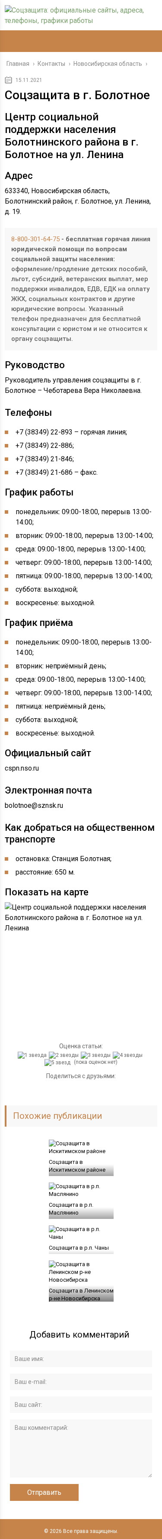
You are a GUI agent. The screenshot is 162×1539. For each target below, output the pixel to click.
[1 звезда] (33, 1055)
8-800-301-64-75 (35, 239)
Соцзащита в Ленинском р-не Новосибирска (81, 1294)
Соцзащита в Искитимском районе (77, 1166)
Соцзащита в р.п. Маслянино (71, 1209)
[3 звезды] (97, 1055)
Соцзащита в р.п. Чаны (79, 1247)
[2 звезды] (65, 1055)
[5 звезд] (58, 1062)
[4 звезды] (129, 1055)
